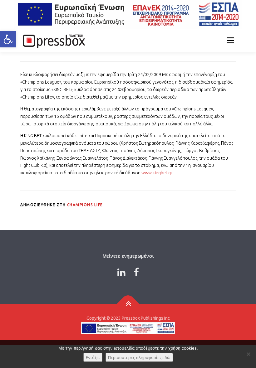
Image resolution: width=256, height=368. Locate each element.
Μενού (230, 40)
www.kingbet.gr (156, 172)
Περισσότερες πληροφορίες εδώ (139, 357)
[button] (8, 39)
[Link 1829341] (121, 272)
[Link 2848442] (128, 304)
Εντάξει (93, 357)
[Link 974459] (128, 14)
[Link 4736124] (53, 40)
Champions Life (85, 205)
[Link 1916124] (136, 272)
